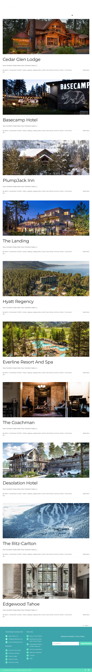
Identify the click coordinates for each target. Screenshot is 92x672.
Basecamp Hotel (20, 120)
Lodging (29, 70)
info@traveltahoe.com (15, 639)
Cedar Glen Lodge (21, 59)
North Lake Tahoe (47, 70)
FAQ (31, 658)
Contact (32, 655)
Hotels (24, 70)
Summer (56, 70)
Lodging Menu (37, 70)
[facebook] (85, 670)
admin (7, 70)
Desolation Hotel (20, 483)
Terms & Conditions (36, 649)
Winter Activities (13, 653)
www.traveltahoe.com (15, 642)
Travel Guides (12, 656)
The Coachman (18, 422)
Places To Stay (13, 659)
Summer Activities (14, 650)
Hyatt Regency (18, 301)
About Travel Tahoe (36, 636)
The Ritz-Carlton (19, 543)
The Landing (16, 240)
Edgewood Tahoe (21, 604)
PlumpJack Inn (18, 180)
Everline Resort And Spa (28, 362)
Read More (86, 70)
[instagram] (88, 670)
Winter (61, 70)
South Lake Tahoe (47, 130)
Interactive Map (13, 662)
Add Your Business (36, 652)
